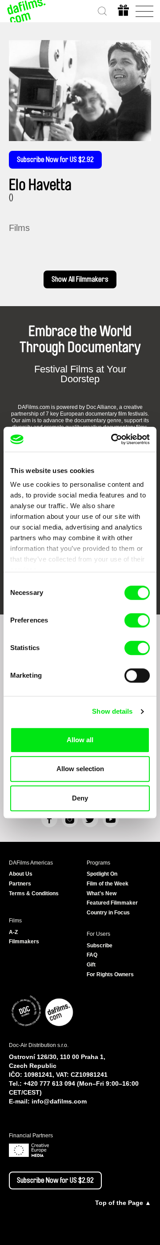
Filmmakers (24, 941)
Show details (112, 711)
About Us (20, 874)
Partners (20, 884)
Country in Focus (108, 912)
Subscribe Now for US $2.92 (55, 159)
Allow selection (80, 768)
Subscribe (99, 945)
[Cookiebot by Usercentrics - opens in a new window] (113, 439)
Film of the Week (107, 884)
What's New (101, 893)
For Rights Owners (110, 974)
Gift (91, 965)
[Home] (27, 11)
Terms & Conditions (34, 893)
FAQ (92, 955)
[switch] (137, 620)
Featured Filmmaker (112, 903)
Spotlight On (102, 874)
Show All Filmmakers (80, 279)
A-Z (13, 932)
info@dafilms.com (59, 1101)
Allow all (80, 740)
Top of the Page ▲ (123, 1202)
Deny (80, 798)
